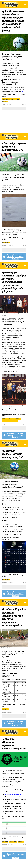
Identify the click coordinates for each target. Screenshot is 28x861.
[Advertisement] (14, 121)
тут (22, 91)
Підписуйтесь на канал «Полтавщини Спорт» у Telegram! (15, 257)
